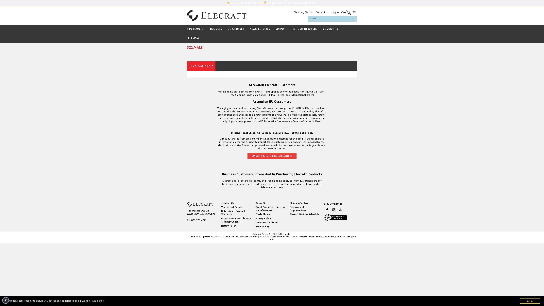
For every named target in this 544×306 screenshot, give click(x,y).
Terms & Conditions (266, 222)
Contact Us (227, 203)
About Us (260, 203)
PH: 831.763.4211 (197, 220)
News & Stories (260, 29)
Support (281, 29)
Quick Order (236, 29)
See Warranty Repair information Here (299, 121)
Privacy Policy (263, 218)
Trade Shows (262, 214)
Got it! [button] (530, 301)
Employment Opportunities (298, 209)
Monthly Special (254, 92)
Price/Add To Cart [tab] (201, 66)
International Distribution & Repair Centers (236, 220)
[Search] (354, 19)
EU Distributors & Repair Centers (272, 156)
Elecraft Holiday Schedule (304, 214)
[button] (354, 12)
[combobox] (332, 19)
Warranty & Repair (231, 207)
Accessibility (262, 227)
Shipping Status (299, 203)
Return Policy (228, 226)
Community (330, 29)
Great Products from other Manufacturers (270, 209)
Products (215, 29)
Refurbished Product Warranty (233, 213)
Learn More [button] (98, 301)
